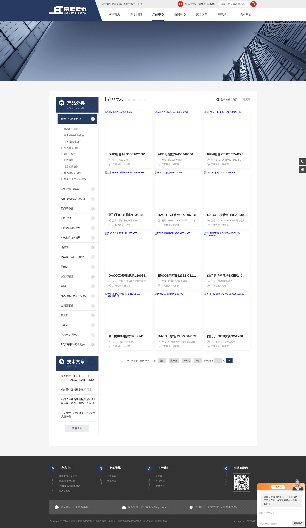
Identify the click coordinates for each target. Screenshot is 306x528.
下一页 (186, 360)
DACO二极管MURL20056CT (129, 275)
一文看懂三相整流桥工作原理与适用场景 (78, 414)
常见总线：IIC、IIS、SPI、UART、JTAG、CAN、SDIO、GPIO (78, 378)
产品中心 (158, 14)
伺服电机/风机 (69, 334)
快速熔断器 (67, 276)
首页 (235, 99)
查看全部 (77, 428)
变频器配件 (67, 305)
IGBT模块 (66, 218)
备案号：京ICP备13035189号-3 (124, 521)
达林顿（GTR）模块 (72, 257)
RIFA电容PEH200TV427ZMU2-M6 (227, 154)
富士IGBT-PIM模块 (74, 135)
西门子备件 (67, 208)
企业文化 (160, 481)
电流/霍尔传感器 (70, 189)
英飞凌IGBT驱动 (72, 172)
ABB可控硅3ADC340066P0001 (178, 154)
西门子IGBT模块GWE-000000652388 (129, 215)
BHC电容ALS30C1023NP (127, 154)
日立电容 (68, 160)
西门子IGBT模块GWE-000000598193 (227, 336)
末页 (198, 360)
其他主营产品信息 (71, 118)
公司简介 (160, 476)
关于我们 (136, 14)
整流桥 (64, 315)
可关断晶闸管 (71, 147)
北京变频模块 (71, 166)
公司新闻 (111, 476)
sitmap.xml (239, 521)
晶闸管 (64, 266)
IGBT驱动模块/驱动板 (73, 198)
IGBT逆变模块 (71, 141)
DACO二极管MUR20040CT (177, 336)
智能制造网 (161, 521)
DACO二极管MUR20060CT (177, 215)
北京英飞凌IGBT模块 (75, 178)
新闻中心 (180, 14)
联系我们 (245, 14)
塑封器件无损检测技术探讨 (76, 389)
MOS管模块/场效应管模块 (75, 295)
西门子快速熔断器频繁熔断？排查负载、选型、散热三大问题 (78, 401)
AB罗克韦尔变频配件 (73, 344)
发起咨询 (298, 523)
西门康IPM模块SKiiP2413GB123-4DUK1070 (129, 336)
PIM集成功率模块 (70, 237)
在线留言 (223, 14)
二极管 (64, 325)
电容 (63, 286)
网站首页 (114, 14)
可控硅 (64, 247)
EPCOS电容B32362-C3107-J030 (178, 275)
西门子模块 (70, 154)
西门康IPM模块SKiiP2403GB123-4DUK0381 (227, 275)
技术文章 (202, 14)
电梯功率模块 (71, 129)
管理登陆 (252, 521)
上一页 (173, 360)
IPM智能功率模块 (70, 228)
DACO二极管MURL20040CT (227, 215)
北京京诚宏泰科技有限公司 (126, 4)
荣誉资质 (160, 486)
